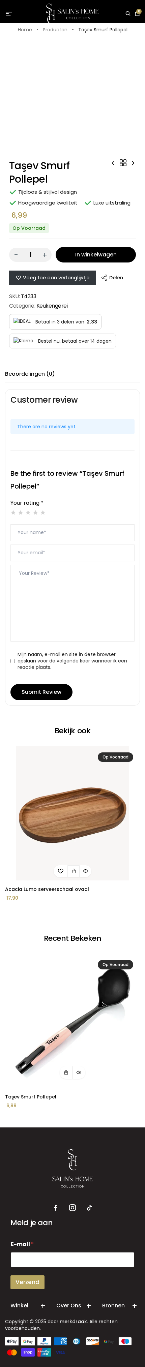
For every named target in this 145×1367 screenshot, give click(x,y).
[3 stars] (28, 512)
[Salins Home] (72, 14)
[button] (74, 871)
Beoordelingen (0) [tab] (30, 374)
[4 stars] (36, 512)
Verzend (27, 1282)
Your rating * (27, 503)
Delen (116, 277)
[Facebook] (56, 1208)
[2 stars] (21, 512)
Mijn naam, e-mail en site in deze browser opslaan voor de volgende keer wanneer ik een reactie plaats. (72, 661)
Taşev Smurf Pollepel (30, 1096)
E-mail (22, 1244)
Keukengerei (52, 306)
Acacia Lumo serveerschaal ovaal (47, 889)
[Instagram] (72, 1208)
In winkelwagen (96, 254)
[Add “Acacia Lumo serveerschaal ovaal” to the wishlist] (61, 871)
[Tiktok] (89, 1208)
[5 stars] (43, 512)
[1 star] (13, 512)
